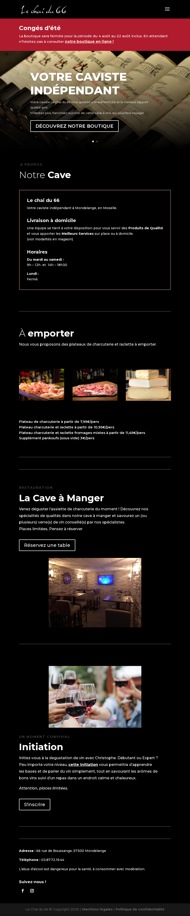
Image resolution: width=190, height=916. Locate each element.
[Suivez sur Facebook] (22, 890)
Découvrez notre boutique (74, 126)
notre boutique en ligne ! (89, 41)
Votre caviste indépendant (78, 83)
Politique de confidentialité (140, 909)
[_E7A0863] (41, 399)
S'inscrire (34, 804)
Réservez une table (47, 545)
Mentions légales (97, 909)
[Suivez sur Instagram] (32, 890)
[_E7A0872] (95, 399)
